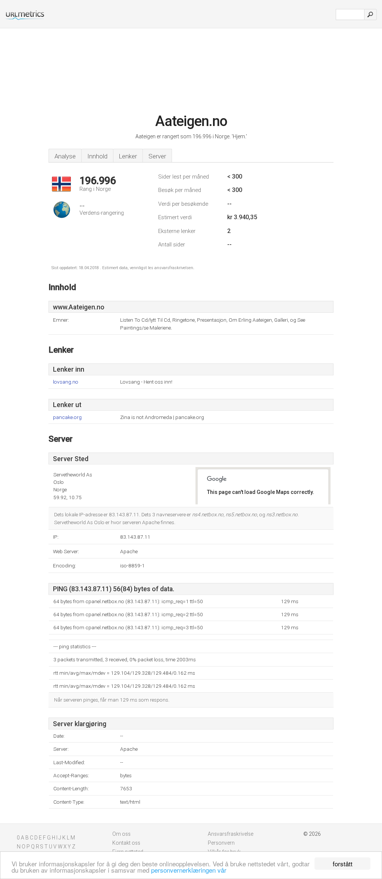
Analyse (65, 156)
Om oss (121, 834)
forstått (343, 863)
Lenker (128, 156)
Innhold (97, 156)
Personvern (221, 843)
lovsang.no (65, 382)
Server (157, 156)
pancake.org (67, 417)
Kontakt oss (126, 843)
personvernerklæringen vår (188, 870)
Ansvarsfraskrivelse (230, 834)
